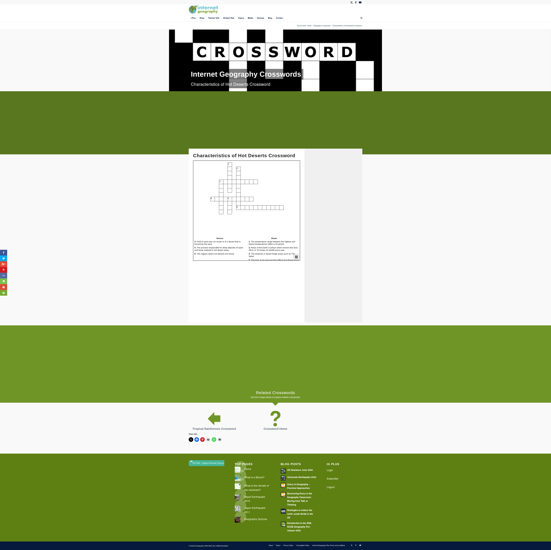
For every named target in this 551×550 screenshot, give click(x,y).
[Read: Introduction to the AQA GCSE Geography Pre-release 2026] (283, 524)
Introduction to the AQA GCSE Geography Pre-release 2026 (299, 526)
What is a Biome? (254, 477)
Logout (331, 487)
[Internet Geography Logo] (204, 9)
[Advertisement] (275, 125)
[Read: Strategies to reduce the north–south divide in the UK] (283, 511)
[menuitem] (193, 18)
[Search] (360, 18)
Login (330, 470)
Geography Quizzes (255, 519)
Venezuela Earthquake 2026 (301, 477)
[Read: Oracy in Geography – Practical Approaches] (283, 485)
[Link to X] (351, 2)
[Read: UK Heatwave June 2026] (283, 471)
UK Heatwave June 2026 (300, 470)
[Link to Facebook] (356, 2)
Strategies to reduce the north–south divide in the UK (300, 514)
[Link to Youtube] (360, 2)
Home (247, 469)
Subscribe (332, 478)
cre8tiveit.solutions (221, 546)
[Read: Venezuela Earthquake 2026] (283, 478)
